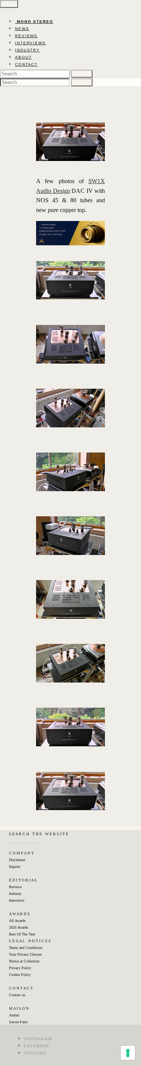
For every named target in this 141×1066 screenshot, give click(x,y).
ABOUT (23, 57)
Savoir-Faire (18, 1022)
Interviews (16, 900)
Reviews (15, 887)
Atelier (14, 1015)
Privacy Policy (20, 968)
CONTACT (26, 64)
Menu (9, 4)
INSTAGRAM (38, 1039)
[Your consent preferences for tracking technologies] (128, 1053)
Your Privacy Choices (25, 954)
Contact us (17, 995)
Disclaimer (17, 860)
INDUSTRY (27, 50)
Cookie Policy (20, 975)
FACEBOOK (37, 1046)
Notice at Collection (24, 961)
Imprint (14, 867)
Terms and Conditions (25, 948)
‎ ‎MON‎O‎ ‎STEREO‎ (34, 22)
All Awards (17, 921)
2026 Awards (18, 927)
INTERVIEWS (30, 43)
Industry (15, 894)
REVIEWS (26, 36)
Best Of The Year (22, 934)
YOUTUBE (35, 1053)
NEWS (22, 29)
